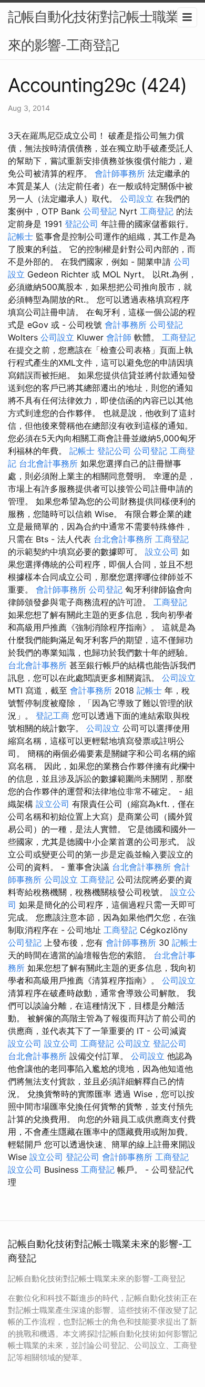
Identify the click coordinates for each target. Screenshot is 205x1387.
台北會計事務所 (48, 463)
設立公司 (162, 551)
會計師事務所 (120, 173)
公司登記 (100, 211)
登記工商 (52, 715)
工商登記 (156, 211)
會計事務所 (126, 324)
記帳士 (20, 236)
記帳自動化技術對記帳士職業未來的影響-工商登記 (100, 30)
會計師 (118, 337)
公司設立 (136, 198)
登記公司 (81, 224)
